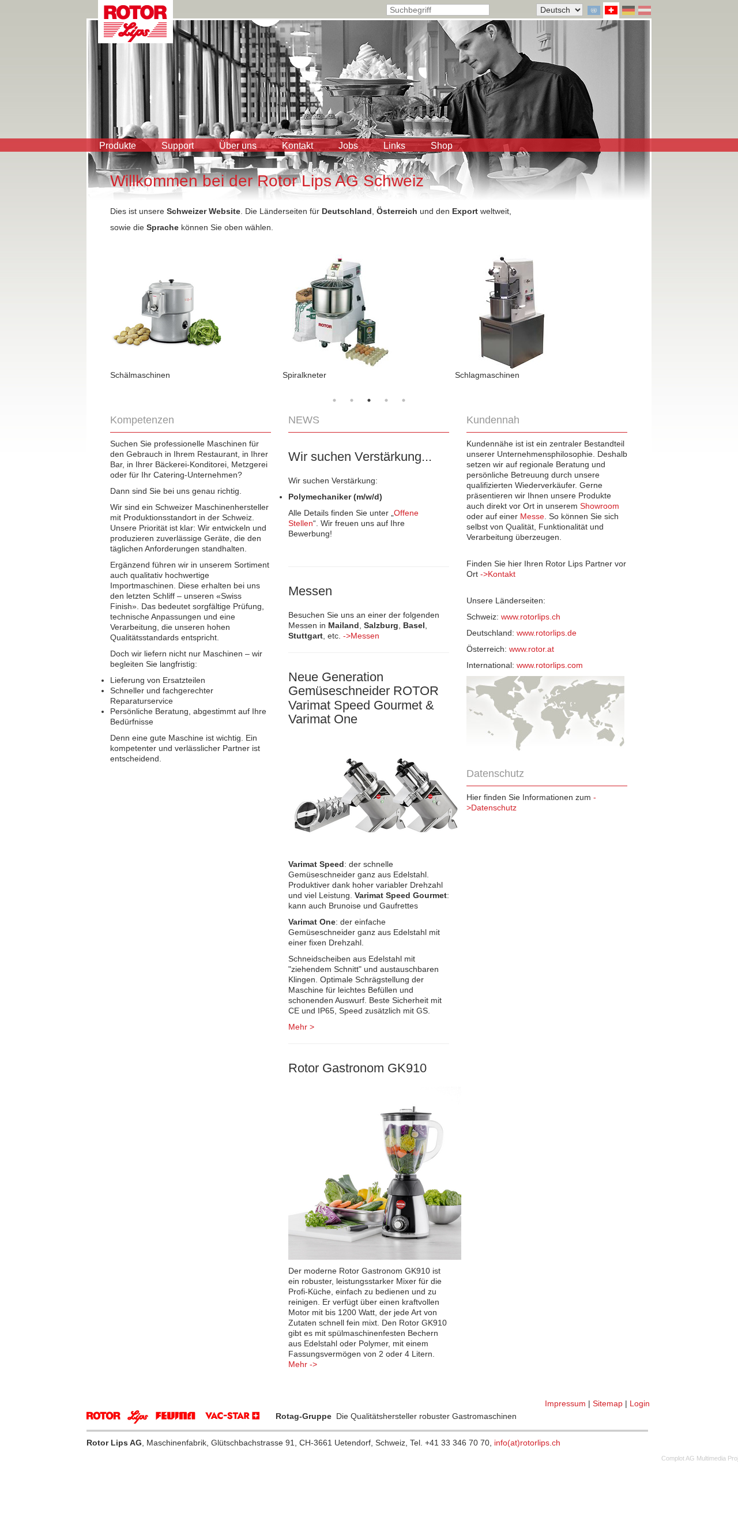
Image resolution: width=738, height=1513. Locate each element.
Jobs (348, 146)
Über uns (238, 146)
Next (636, 311)
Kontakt (297, 146)
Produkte (117, 146)
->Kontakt (497, 574)
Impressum (565, 1403)
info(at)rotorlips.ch (527, 1442)
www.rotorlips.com (550, 665)
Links (394, 146)
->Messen (361, 635)
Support (177, 146)
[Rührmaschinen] (196, 312)
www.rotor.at (531, 649)
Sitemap (608, 1403)
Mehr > (301, 1026)
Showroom (599, 505)
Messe (532, 516)
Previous (101, 311)
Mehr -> (302, 1364)
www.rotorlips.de (547, 632)
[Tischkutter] (369, 312)
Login (640, 1403)
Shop (442, 146)
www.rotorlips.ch (530, 616)
